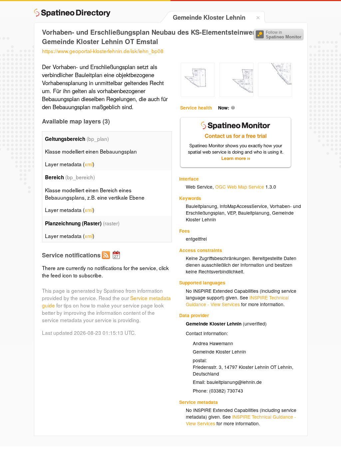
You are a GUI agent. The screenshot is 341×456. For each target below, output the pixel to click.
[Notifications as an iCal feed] (117, 260)
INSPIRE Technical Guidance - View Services (237, 300)
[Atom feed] (107, 260)
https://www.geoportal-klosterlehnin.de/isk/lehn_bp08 (103, 50)
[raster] (198, 94)
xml (89, 164)
